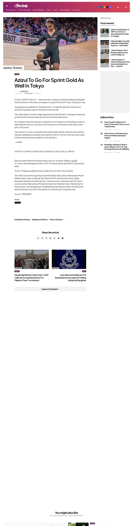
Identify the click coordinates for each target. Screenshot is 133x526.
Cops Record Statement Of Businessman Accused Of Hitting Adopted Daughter (70, 278)
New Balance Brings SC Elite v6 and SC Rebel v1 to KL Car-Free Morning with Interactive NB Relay (116, 146)
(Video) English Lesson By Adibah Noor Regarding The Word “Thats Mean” (120, 43)
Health (17, 271)
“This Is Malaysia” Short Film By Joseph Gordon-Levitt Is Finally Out (120, 52)
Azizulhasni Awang (23, 219)
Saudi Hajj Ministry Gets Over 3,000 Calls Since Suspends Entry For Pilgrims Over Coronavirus (31, 278)
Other (17, 74)
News (84, 271)
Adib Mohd (24, 91)
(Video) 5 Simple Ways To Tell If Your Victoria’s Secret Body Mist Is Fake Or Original (120, 32)
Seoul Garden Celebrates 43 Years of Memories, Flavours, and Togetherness (116, 124)
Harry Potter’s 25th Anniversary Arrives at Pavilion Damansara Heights (116, 135)
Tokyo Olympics (57, 219)
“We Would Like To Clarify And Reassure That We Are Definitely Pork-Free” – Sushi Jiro (120, 63)
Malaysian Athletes (40, 219)
